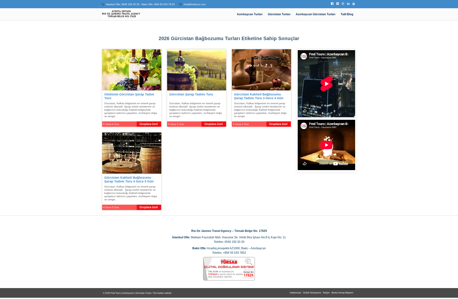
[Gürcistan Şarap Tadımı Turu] (196, 69)
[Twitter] (337, 3)
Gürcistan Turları (279, 14)
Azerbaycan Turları (249, 14)
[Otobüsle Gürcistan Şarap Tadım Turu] (131, 69)
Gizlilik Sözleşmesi (312, 292)
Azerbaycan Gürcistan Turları (315, 14)
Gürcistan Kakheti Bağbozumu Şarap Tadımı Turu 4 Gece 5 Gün (129, 179)
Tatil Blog (347, 14)
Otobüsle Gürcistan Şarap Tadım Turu (129, 96)
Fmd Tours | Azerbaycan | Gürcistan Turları (131, 293)
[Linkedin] (348, 3)
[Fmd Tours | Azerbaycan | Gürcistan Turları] (121, 13)
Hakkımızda (295, 292)
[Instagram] (343, 3)
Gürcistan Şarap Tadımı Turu (191, 94)
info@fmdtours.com (195, 4)
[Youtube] (353, 3)
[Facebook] (332, 3)
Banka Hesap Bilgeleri (342, 292)
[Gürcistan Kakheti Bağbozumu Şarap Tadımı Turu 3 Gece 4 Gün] (261, 69)
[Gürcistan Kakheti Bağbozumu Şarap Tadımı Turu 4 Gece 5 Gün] (131, 152)
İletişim (326, 292)
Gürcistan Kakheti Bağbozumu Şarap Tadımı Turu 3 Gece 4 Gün (258, 96)
